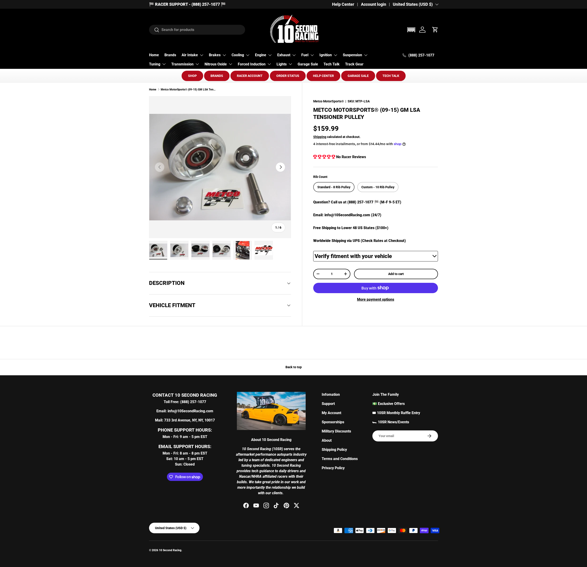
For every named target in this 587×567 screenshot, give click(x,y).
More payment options (375, 299)
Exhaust (283, 55)
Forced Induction (252, 64)
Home (154, 55)
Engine (260, 55)
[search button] (154, 30)
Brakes (215, 55)
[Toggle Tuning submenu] (164, 64)
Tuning (154, 64)
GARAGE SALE (358, 76)
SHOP (192, 76)
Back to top (293, 367)
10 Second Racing (170, 550)
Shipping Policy (334, 449)
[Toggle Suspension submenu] (365, 55)
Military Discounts (336, 431)
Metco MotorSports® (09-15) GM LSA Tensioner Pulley (188, 89)
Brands (170, 55)
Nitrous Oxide (216, 64)
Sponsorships (333, 422)
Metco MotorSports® (328, 101)
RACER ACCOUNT (250, 76)
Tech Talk (332, 64)
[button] (411, 30)
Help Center (343, 4)
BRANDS (216, 76)
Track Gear (354, 64)
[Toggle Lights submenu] (290, 64)
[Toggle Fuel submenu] (312, 55)
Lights (282, 64)
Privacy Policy (333, 468)
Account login (373, 4)
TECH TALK (390, 76)
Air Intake (190, 55)
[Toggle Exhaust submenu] (294, 55)
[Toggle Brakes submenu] (224, 55)
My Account (331, 413)
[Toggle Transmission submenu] (197, 64)
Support (328, 403)
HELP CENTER (323, 76)
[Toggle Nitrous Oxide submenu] (230, 64)
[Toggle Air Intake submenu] (201, 55)
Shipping (319, 136)
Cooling (238, 55)
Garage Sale (308, 64)
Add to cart (396, 274)
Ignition (325, 55)
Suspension (352, 55)
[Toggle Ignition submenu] (335, 55)
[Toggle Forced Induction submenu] (269, 64)
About (327, 440)
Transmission (182, 64)
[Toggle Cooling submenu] (247, 55)
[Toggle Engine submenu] (270, 55)
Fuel (304, 55)
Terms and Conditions (340, 459)
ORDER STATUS (287, 76)
